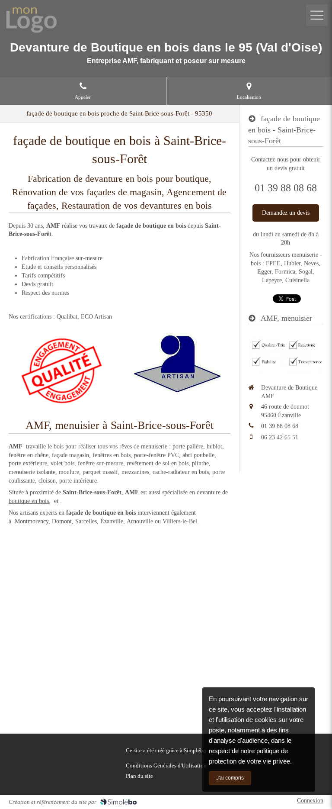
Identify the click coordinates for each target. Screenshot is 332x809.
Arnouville (140, 521)
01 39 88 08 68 (279, 426)
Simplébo (195, 750)
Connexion (310, 800)
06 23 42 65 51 (279, 437)
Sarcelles (86, 521)
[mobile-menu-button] (317, 15)
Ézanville (111, 521)
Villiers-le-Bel (180, 521)
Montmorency (31, 521)
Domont (62, 521)
